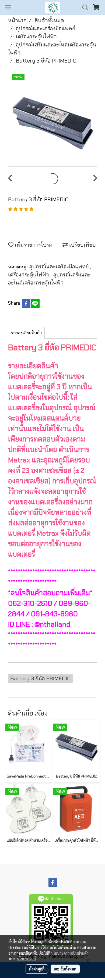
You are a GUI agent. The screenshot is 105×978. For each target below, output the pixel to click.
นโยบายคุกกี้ (26, 958)
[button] (83, 7)
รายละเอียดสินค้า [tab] (26, 332)
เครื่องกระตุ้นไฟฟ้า (29, 274)
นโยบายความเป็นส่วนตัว (70, 953)
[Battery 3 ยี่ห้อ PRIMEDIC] (52, 118)
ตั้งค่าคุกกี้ (36, 968)
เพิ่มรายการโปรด (32, 244)
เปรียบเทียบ (82, 244)
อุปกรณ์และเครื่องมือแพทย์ (59, 266)
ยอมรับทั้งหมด (65, 968)
